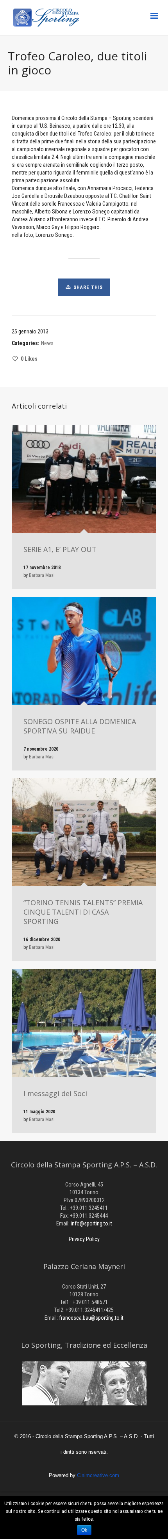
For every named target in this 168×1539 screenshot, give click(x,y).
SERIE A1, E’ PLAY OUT (60, 549)
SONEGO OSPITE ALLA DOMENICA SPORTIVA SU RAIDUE (79, 726)
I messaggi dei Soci (55, 1093)
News (47, 343)
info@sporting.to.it (91, 1223)
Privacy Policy (84, 1239)
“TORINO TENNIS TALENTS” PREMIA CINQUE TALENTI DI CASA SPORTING (83, 912)
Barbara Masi (42, 575)
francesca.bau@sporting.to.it (91, 1318)
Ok (84, 1530)
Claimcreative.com (98, 1475)
